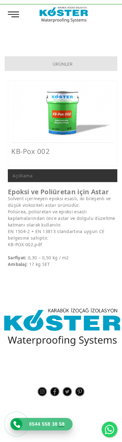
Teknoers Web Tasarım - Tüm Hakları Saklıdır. (61, 432)
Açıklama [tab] (23, 176)
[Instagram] (42, 391)
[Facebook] (54, 391)
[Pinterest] (79, 391)
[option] (62, 113)
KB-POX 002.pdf (25, 244)
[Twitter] (67, 391)
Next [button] (103, 116)
